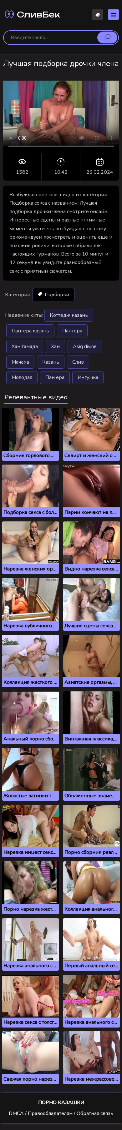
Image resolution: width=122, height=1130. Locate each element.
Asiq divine (85, 346)
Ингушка (88, 377)
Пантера (72, 330)
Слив (78, 362)
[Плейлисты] (97, 14)
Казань (50, 362)
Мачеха (20, 362)
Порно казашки (61, 1102)
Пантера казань (30, 330)
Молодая (22, 377)
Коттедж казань (69, 315)
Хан (55, 346)
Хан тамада (25, 346)
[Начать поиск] (107, 37)
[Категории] (113, 14)
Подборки (56, 294)
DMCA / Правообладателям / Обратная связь (61, 1113)
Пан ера (54, 377)
